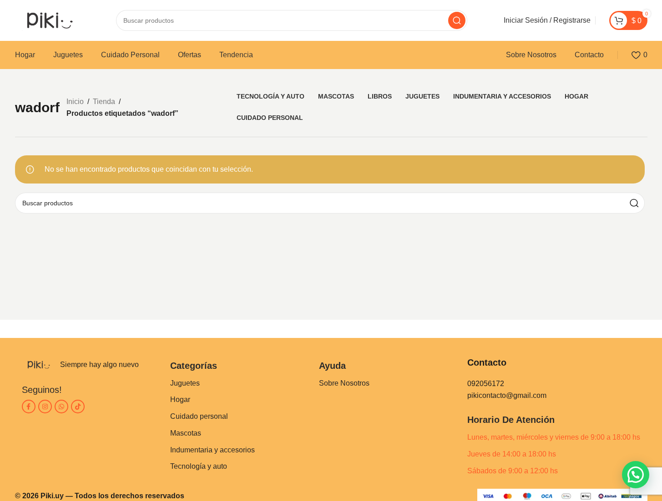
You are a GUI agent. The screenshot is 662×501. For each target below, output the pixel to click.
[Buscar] (456, 20)
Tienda (104, 101)
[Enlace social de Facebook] (28, 406)
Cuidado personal (199, 416)
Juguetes (185, 383)
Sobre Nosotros (344, 383)
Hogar (180, 399)
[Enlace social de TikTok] (78, 406)
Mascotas (185, 433)
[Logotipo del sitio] (47, 20)
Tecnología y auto (198, 466)
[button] (635, 474)
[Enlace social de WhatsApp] (61, 406)
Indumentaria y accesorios (212, 450)
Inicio (75, 101)
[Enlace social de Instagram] (45, 406)
